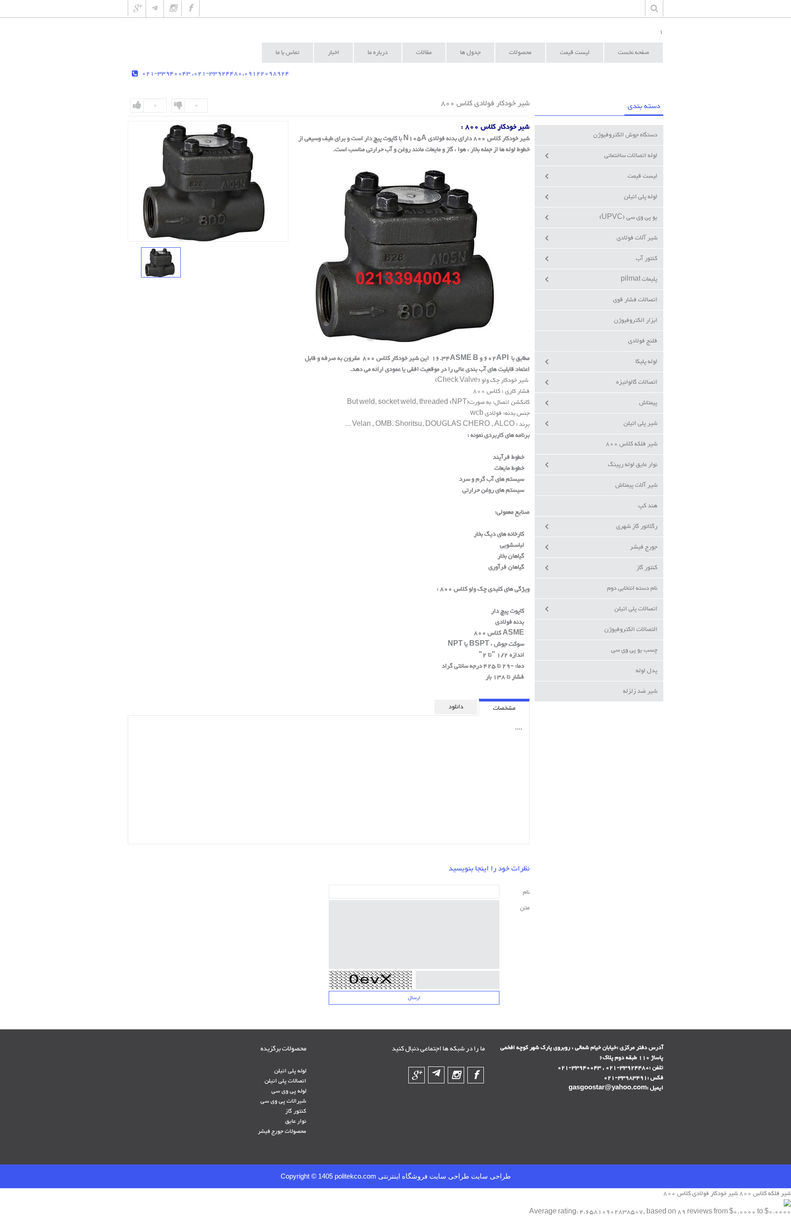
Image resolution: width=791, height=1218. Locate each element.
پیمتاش (648, 403)
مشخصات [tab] (504, 708)
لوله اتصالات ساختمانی (630, 156)
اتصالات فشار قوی (635, 300)
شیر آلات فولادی (637, 238)
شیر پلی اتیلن (640, 424)
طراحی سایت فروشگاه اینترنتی (422, 1176)
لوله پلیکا (646, 362)
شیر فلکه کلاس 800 (631, 444)
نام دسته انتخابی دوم (632, 588)
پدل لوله (646, 671)
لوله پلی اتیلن (640, 197)
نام (526, 892)
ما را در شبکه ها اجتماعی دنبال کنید (438, 1049)
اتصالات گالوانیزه (636, 382)
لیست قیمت (642, 176)
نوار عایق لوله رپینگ (632, 465)
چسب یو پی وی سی (634, 650)
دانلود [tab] (456, 707)
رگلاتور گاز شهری (636, 527)
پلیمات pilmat (639, 279)
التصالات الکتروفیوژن (630, 630)
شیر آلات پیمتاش (636, 485)
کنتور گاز (646, 568)
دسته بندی (644, 106)
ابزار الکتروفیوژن (635, 320)
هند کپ (647, 506)
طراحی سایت (490, 1176)
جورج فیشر (643, 547)
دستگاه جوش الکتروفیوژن (625, 135)
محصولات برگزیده (283, 1049)
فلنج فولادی (642, 341)
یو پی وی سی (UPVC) (628, 217)
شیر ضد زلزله (640, 691)
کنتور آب (646, 259)
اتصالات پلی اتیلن (635, 609)
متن (525, 908)
